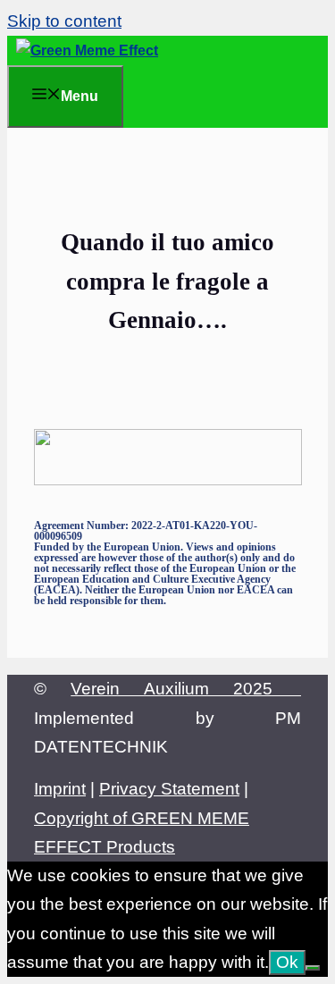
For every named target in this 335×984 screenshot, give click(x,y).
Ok (287, 962)
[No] (313, 968)
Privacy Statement (169, 788)
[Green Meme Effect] (87, 50)
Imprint (60, 788)
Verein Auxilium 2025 (186, 688)
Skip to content (64, 21)
